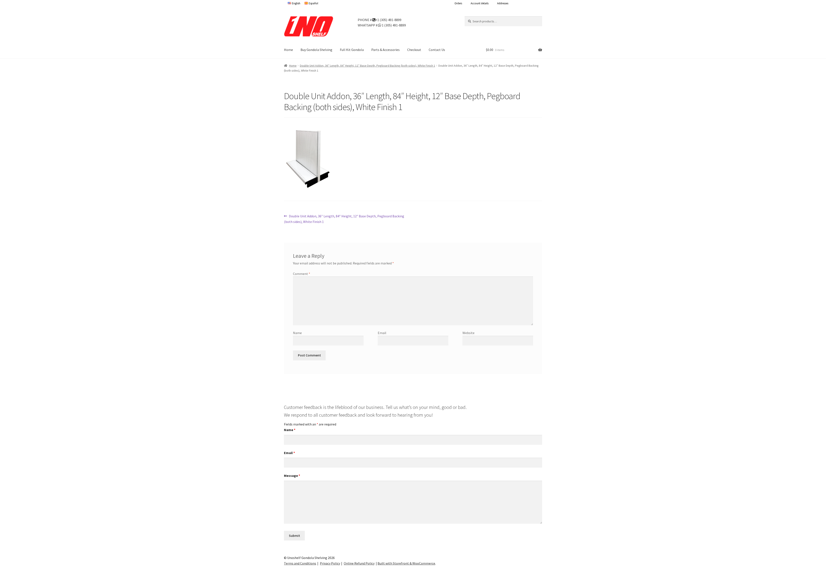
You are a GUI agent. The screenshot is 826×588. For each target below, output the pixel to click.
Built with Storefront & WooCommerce (406, 563)
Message (292, 475)
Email (382, 333)
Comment (301, 274)
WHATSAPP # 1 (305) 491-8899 (382, 25)
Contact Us (437, 50)
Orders (458, 3)
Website (468, 333)
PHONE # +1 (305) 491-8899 (379, 19)
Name (297, 333)
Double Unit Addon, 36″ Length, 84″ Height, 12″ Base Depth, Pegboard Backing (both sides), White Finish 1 (367, 66)
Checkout (414, 50)
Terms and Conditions (300, 563)
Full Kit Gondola (352, 50)
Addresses (502, 3)
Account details (480, 3)
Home (288, 50)
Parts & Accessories (385, 50)
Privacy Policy (330, 563)
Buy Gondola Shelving (316, 50)
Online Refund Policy (359, 563)
